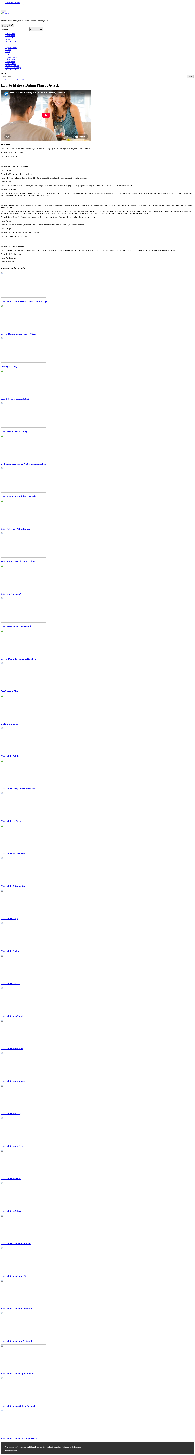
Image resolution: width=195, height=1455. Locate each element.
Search (3, 74)
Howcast (23, 1447)
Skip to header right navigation (16, 5)
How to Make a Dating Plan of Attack (18, 334)
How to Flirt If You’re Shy (13, 886)
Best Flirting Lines (9, 724)
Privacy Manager (11, 1451)
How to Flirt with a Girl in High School (19, 1438)
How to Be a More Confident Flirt (16, 626)
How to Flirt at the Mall (12, 1048)
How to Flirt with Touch (12, 1016)
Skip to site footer (11, 7)
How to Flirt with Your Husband (16, 1243)
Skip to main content (12, 3)
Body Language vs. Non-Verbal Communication (23, 464)
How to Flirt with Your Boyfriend (16, 1341)
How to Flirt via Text (10, 983)
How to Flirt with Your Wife (14, 1276)
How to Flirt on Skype (11, 821)
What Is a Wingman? (11, 594)
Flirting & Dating (9, 366)
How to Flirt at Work (11, 1178)
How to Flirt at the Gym (12, 1146)
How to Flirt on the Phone (13, 853)
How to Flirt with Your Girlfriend (16, 1308)
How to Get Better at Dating (14, 431)
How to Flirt (20, 80)
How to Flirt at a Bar (10, 1113)
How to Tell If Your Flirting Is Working (19, 496)
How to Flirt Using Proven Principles (18, 788)
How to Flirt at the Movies (13, 1081)
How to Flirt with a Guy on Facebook (18, 1373)
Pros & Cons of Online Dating (15, 399)
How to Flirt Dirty (9, 918)
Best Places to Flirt (9, 691)
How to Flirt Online (10, 951)
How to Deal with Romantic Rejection (18, 659)
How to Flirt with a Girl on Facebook (18, 1406)
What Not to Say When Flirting (15, 529)
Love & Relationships (8, 80)
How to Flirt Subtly (10, 756)
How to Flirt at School (11, 1211)
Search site (5, 30)
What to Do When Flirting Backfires (18, 561)
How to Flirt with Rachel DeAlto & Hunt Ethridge (24, 301)
